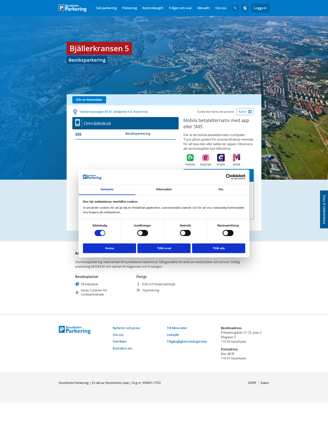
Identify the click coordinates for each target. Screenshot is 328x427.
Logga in (260, 8)
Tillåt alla (219, 248)
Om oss (220, 8)
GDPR (252, 383)
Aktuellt (204, 8)
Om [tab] (220, 189)
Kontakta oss (122, 348)
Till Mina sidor (177, 328)
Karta (242, 111)
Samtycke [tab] (107, 189)
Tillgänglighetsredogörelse (187, 341)
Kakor (265, 383)
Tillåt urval (164, 248)
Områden (120, 341)
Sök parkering (106, 8)
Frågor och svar (180, 8)
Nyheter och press (126, 328)
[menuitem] (106, 8)
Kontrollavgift (153, 8)
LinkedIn (173, 335)
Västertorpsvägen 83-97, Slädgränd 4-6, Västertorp (114, 111)
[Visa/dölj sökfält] (235, 8)
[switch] (142, 233)
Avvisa (109, 248)
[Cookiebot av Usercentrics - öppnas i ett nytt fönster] (228, 177)
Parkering (129, 8)
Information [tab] (164, 189)
